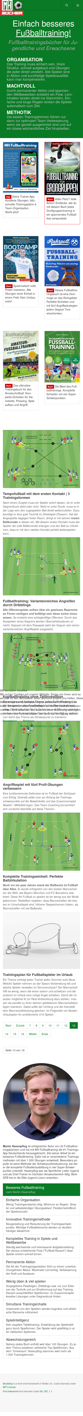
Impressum (56, 726)
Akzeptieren (10, 721)
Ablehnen (28, 721)
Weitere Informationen (33, 726)
